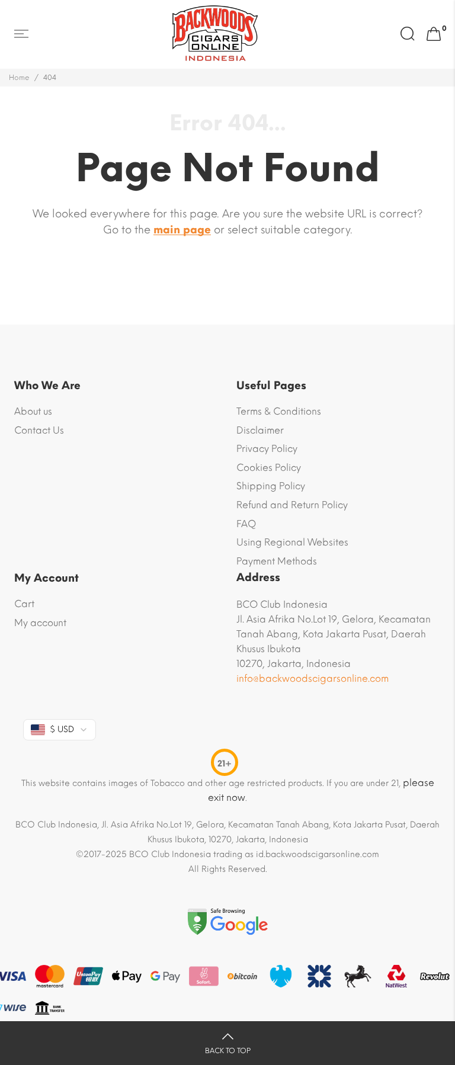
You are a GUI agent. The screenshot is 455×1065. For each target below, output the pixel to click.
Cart (24, 604)
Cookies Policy (268, 467)
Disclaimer (260, 430)
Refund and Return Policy (292, 505)
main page (182, 229)
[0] (434, 34)
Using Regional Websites (292, 542)
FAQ (246, 524)
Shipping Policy (270, 486)
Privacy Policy (266, 448)
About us (33, 411)
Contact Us (39, 430)
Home (19, 77)
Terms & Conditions (278, 411)
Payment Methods (276, 561)
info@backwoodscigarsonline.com (312, 678)
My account (40, 622)
